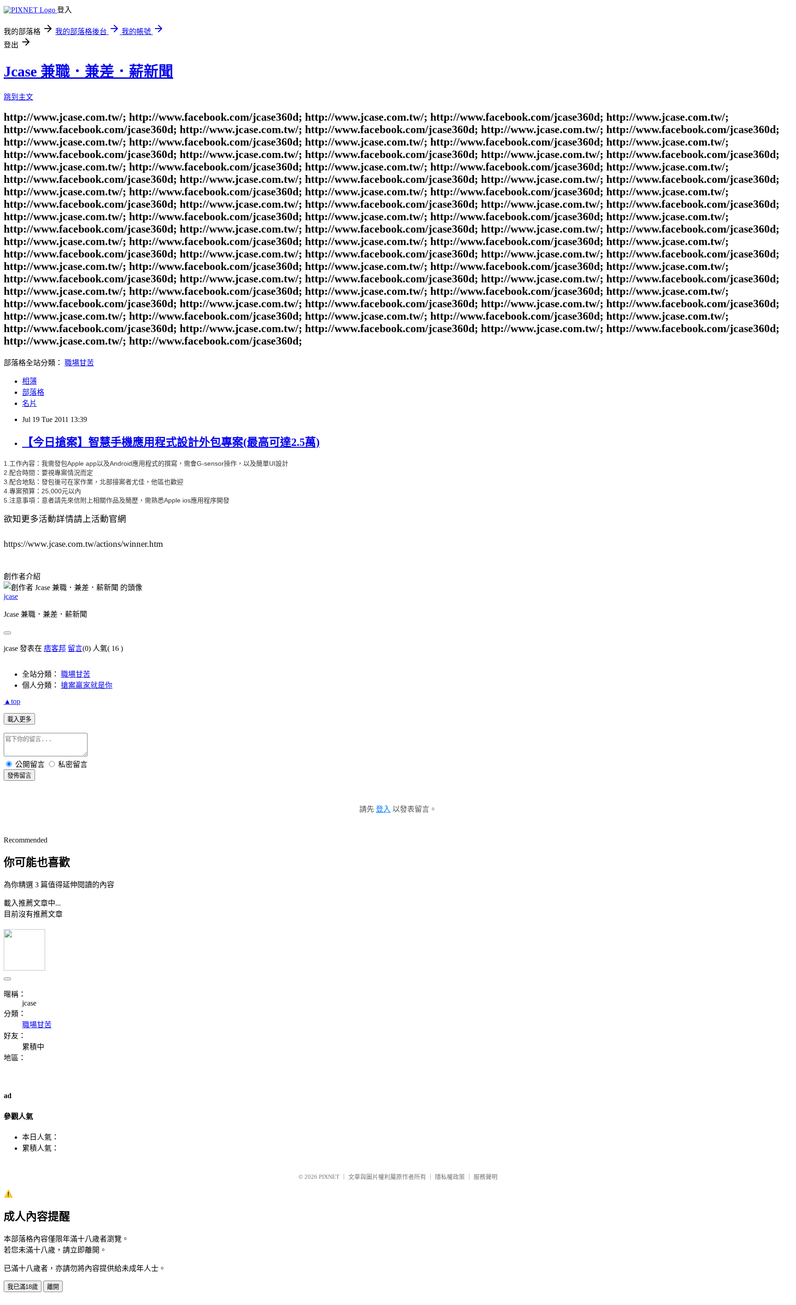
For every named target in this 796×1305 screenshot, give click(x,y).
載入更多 (19, 719)
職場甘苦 (79, 363)
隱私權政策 (450, 1176)
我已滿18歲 (22, 1286)
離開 (53, 1286)
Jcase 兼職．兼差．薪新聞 (88, 71)
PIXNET (329, 1176)
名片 (29, 403)
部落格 (33, 392)
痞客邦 (55, 648)
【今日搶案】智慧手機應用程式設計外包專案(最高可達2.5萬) (171, 442)
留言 (75, 648)
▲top (12, 701)
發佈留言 (19, 775)
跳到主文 (18, 97)
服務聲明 (486, 1176)
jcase (11, 596)
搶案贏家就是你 (86, 685)
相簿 (29, 381)
